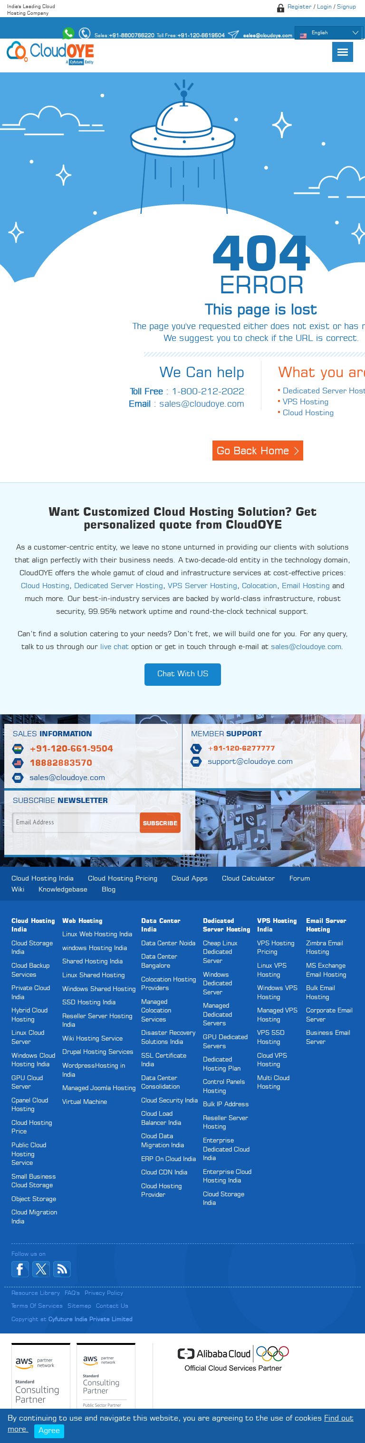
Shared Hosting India (92, 962)
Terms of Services (37, 1306)
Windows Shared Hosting (99, 989)
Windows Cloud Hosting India (33, 1060)
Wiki (17, 889)
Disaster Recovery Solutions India (168, 1037)
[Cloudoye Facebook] (20, 1269)
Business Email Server (328, 1037)
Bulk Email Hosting (320, 993)
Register (300, 7)
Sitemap (79, 1306)
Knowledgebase (62, 889)
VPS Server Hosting (202, 586)
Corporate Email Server (329, 1015)
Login (324, 7)
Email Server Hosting (326, 925)
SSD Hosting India (88, 1003)
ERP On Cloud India (168, 1159)
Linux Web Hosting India (97, 935)
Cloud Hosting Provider (161, 1191)
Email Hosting (306, 586)
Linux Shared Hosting (93, 975)
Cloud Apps (190, 878)
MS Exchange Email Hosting (326, 970)
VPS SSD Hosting (271, 1037)
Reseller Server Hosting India (97, 1021)
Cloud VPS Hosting (272, 1060)
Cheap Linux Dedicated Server (220, 952)
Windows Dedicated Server (217, 984)
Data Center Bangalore (159, 961)
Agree (49, 1431)
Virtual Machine (84, 1102)
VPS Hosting (305, 402)
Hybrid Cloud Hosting (29, 1015)
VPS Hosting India (277, 925)
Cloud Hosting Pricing (122, 878)
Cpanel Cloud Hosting (29, 1105)
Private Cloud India (30, 993)
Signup (346, 7)
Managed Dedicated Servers (217, 1015)
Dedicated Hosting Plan (221, 1064)
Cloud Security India (169, 1101)
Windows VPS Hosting (277, 993)
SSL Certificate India (163, 1060)
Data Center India (161, 925)
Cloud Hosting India (42, 878)
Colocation (259, 586)
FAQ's (72, 1293)
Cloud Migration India (34, 1217)
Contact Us (112, 1306)
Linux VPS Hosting (272, 970)
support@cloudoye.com (250, 762)
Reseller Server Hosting (225, 1123)
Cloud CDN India (164, 1173)
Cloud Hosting (308, 413)
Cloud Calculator (248, 878)
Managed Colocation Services (156, 1011)
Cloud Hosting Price (31, 1127)
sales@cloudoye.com (201, 404)
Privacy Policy (104, 1293)
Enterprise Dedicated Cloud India (226, 1150)
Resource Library (35, 1293)
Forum (299, 878)
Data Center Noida (168, 944)
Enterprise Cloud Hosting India (227, 1176)
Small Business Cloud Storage (33, 1181)
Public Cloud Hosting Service (28, 1154)
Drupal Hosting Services (98, 1052)
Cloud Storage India (32, 948)
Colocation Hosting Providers (168, 984)
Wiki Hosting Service (92, 1039)
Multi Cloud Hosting (273, 1083)
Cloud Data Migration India (162, 1141)
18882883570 (60, 764)
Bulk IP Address (226, 1105)
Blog (108, 889)
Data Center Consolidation (160, 1083)
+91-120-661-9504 (71, 749)
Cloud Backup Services (30, 970)
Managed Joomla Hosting (99, 1088)
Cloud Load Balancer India (161, 1118)
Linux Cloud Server (27, 1037)
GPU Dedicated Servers (225, 1042)
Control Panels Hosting (224, 1086)
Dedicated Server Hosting (118, 586)
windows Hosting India (94, 948)
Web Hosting (82, 921)
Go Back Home (253, 451)
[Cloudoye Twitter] (41, 1269)
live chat (114, 647)
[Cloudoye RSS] (62, 1269)
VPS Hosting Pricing (276, 948)
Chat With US (182, 674)
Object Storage (33, 1199)
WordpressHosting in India (93, 1070)
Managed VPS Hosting (277, 1015)
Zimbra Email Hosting (324, 948)
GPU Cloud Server (27, 1083)
